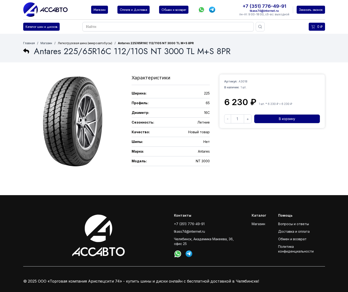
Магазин (46, 43)
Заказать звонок (311, 9)
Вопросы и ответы (293, 224)
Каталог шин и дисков (41, 26)
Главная (29, 43)
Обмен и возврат (292, 239)
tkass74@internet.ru (264, 11)
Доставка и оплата (294, 231)
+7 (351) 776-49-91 (264, 6)
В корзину (287, 119)
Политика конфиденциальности (296, 249)
